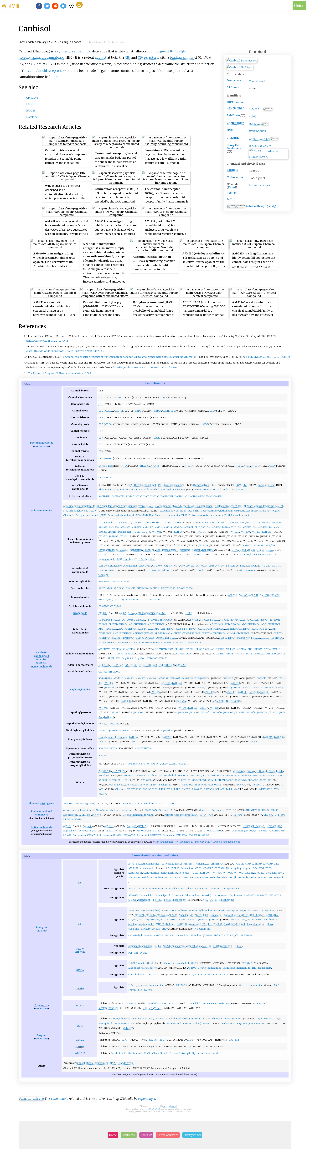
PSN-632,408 (145, 989)
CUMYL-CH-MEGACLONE (222, 780)
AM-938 (102, 527)
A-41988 (177, 522)
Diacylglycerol (126, 1063)
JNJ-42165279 (253, 810)
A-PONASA (143, 775)
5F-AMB (224, 619)
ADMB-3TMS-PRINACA (211, 628)
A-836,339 (103, 775)
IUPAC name (235, 102)
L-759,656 (269, 545)
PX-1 (118, 658)
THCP (254, 465)
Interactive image (260, 185)
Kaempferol (70, 814)
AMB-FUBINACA (122, 633)
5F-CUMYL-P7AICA (243, 770)
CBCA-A (117, 397)
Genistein (204, 810)
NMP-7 (239, 784)
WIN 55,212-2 (266, 789)
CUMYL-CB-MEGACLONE (192, 780)
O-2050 (216, 830)
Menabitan (136, 549)
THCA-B (154, 465)
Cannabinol (187, 868)
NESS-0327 (154, 830)
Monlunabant (156, 888)
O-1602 (238, 946)
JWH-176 (113, 723)
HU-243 (30, 110)
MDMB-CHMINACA (129, 642)
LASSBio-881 (142, 784)
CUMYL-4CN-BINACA (214, 633)
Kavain (249, 872)
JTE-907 (91, 830)
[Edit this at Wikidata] (268, 156)
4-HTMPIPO (119, 770)
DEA (255, 868)
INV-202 (142, 888)
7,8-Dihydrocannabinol (143, 485)
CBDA (108, 410)
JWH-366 (217, 712)
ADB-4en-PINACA (164, 628)
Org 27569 (89, 803)
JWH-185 (124, 730)
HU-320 (266, 565)
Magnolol (148, 924)
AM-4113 (109, 826)
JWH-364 (194, 712)
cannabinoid (59, 1099)
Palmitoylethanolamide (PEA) (125, 515)
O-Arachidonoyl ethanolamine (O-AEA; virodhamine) (219, 515)
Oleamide (68, 515)
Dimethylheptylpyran (238, 868)
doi (28, 340)
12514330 (285, 356)
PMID (54, 340)
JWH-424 (181, 701)
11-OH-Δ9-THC (214, 496)
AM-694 (253, 595)
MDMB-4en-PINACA (248, 637)
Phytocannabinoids (41, 442)
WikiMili (10, 5)
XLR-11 (173, 763)
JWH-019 (108, 683)
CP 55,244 (202, 565)
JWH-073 (235, 683)
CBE (100, 417)
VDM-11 (78, 819)
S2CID (88, 351)
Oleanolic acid (160, 1053)
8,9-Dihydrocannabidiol (171, 485)
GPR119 (80, 988)
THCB (237, 465)
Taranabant (201, 888)
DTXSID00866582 (260, 146)
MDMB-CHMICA (235, 653)
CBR (245, 485)
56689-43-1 (256, 109)
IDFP (228, 810)
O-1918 (207, 830)
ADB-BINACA (232, 624)
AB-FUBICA (217, 649)
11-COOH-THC (151, 496)
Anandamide (147, 868)
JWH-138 (266, 531)
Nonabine (163, 570)
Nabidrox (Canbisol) (167, 549)
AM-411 (224, 522)
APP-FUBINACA (163, 633)
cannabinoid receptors (45, 71)
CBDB (138, 410)
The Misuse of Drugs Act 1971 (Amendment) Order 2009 (59, 373)
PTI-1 (162, 789)
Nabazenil (149, 549)
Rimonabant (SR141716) (85, 835)
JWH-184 (113, 730)
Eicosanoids (80, 613)
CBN (100, 437)
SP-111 (268, 554)
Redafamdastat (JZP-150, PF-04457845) (243, 1023)
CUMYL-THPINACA (166, 637)
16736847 (254, 124)
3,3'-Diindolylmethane (174, 910)
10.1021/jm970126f (40, 340)
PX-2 (175, 642)
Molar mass (235, 177)
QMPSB (186, 789)
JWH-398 (126, 701)
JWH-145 (182, 707)
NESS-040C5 (214, 784)
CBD (100, 410)
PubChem (233, 115)
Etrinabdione (252, 565)
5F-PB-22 (103, 664)
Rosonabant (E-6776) (110, 835)
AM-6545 (132, 826)
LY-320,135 (111, 830)
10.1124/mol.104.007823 (129, 367)
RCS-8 (254, 741)
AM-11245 (148, 527)
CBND (157, 437)
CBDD (157, 410)
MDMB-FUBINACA (152, 642)
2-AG (131, 863)
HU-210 (30, 104)
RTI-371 (160, 803)
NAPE (113, 1063)
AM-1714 (257, 775)
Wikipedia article (170, 1106)
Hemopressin (274, 826)
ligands (50, 803)
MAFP (130, 1023)
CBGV (206, 424)
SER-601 (219, 789)
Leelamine (165, 784)
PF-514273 (264, 830)
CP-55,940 (115, 606)
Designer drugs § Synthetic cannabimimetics (217, 841)
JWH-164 (156, 692)
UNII (230, 130)
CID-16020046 (151, 974)
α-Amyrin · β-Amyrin (193, 863)
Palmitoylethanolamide (236, 967)
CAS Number (235, 108)
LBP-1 (154, 784)
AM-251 (67, 826)
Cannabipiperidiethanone (112, 737)
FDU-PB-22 (116, 664)
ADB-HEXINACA (107, 628)
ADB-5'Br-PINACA (186, 628)
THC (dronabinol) (238, 877)
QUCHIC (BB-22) (148, 664)
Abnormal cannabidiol (163, 775)
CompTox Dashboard (234, 146)
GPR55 (80, 970)
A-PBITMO (129, 775)
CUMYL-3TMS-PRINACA (187, 633)
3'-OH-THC (104, 496)
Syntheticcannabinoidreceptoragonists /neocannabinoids (41, 659)
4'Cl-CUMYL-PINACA (133, 619)
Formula (232, 169)
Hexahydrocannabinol (173, 489)
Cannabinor (130, 565)
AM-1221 (129, 678)
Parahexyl (245, 554)
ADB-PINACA (145, 628)
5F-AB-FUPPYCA (107, 748)
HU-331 (275, 565)
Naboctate (208, 549)
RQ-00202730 (185, 588)
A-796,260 (131, 763)
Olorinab (120, 789)
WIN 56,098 (246, 935)
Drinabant (177, 895)
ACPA (131, 613)
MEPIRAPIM (199, 784)
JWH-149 (279, 687)
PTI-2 (169, 789)
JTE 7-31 (129, 784)
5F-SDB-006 (203, 649)
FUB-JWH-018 (202, 678)
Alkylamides (105, 489)
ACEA (123, 613)
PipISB (275, 830)
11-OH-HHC (180, 496)
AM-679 (243, 595)
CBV (100, 451)
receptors (151, 57)
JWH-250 (279, 737)
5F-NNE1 (179, 649)
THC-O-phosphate (145, 559)
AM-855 (234, 522)
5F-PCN (190, 649)
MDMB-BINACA (107, 642)
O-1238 (102, 554)
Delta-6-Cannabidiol (232, 565)
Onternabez (250, 570)
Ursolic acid (211, 1053)
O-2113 (120, 554)
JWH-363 (183, 712)
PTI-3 (177, 789)
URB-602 (280, 814)
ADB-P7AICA (233, 775)
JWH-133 (255, 531)
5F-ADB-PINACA (209, 619)
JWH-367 (228, 712)
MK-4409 (97, 814)
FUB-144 (155, 763)
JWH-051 (156, 531)
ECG (261, 868)
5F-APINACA (238, 619)
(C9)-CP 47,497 (188, 565)
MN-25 (281, 653)
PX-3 (182, 642)
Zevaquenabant (230, 888)
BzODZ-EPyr (116, 780)
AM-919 (266, 522)
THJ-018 (102, 671)
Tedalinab (231, 789)
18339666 (98, 351)
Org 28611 (140, 658)
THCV (272, 465)
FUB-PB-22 (131, 664)
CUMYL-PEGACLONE (250, 780)
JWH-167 (133, 737)
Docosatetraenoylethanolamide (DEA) (222, 510)
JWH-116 (235, 687)
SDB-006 (152, 658)
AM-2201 (152, 678)
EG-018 (267, 780)
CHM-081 (175, 678)
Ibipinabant (236, 895)
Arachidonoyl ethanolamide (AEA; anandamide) (90, 506)
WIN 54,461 (154, 599)
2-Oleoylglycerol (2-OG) (228, 506)
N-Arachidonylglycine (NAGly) (80, 510)
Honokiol (183, 872)
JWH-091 (201, 531)
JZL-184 (153, 1039)
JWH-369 (251, 712)
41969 (252, 116)
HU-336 (102, 570)
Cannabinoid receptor (147, 855)
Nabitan (196, 549)
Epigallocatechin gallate (128, 489)
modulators (170, 855)
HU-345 (112, 570)
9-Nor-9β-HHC (153, 522)
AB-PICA (230, 649)
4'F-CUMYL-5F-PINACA (159, 619)
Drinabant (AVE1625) (254, 826)
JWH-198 (242, 692)
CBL (100, 404)
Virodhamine (226, 899)
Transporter (41, 1005)
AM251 (166, 946)
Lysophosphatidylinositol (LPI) (262, 510)
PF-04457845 (207, 814)
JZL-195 (277, 1018)
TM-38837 (194, 835)
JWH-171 (102, 723)
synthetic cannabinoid (74, 51)
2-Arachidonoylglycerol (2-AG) (135, 506)
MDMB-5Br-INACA (272, 637)
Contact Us (128, 1135)
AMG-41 (188, 527)
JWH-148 (268, 687)
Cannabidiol (146, 895)
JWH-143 (113, 536)
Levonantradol (274, 872)
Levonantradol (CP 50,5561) (113, 549)
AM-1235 (140, 678)
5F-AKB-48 (104, 581)
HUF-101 (152, 570)
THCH (246, 465)
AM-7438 (136, 527)
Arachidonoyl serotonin (119, 810)
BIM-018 (130, 588)
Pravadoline (132, 599)
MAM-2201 (218, 701)
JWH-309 (138, 712)
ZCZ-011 (169, 803)
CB (127, 58)
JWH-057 (179, 531)
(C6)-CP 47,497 (171, 565)
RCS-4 (144, 599)
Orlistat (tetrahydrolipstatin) (186, 1053)
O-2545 (186, 554)
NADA (167, 877)
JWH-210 (264, 692)
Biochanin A (165, 810)
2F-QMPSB (104, 770)
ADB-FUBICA (255, 649)
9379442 (63, 340)
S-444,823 (197, 789)
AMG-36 (178, 527)
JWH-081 (109, 687)
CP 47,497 (157, 565)
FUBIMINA (143, 588)
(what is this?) (255, 206)
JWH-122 (257, 687)
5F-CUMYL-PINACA (257, 619)
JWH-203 (166, 737)
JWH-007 (228, 678)
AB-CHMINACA (137, 624)
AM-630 (232, 595)
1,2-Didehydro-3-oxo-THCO (113, 522)
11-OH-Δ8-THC (196, 496)
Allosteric (34, 803)
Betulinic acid (118, 1053)
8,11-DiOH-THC (134, 496)
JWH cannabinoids (184, 841)
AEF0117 (67, 803)
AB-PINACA (216, 624)
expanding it (146, 1099)
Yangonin (237, 489)
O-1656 (202, 570)
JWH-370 (262, 712)
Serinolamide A (221, 489)
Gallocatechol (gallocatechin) (160, 872)
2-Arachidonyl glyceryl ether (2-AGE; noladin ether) (184, 506)
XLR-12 (182, 763)
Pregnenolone (146, 803)
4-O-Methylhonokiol (201, 910)
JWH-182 (210, 692)
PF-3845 (238, 814)
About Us (146, 1135)
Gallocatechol (151, 489)
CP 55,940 (214, 565)
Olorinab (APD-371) (196, 924)
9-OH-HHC (137, 522)
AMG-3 (168, 527)
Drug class (234, 80)
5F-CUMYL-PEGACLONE (269, 770)
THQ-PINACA (193, 642)
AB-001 (181, 775)
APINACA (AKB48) (143, 633)
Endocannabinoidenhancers (41, 813)
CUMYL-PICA (183, 653)
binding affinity (182, 57)
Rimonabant (172, 888)
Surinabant (187, 888)
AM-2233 (275, 595)
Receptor (41, 927)
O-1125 (269, 549)
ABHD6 (80, 1046)
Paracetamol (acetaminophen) (184, 1023)
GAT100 (78, 803)
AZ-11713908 (105, 588)
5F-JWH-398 (105, 678)
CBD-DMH (145, 565)
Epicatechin (135, 872)
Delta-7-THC (244, 527)
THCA (124, 465)
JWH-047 (165, 683)
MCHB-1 (154, 588)
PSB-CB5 (133, 952)
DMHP (112, 531)
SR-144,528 (129, 835)
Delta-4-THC (229, 527)
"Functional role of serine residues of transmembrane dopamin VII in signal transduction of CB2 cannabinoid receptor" (128, 356)
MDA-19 (186, 784)
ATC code (233, 87)
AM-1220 (118, 678)
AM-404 (100, 810)
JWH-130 (245, 531)
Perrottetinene (202, 489)
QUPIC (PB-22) (167, 664)
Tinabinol (103, 574)
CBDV (212, 410)
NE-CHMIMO (233, 701)
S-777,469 (209, 789)
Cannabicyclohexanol (110, 565)
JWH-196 (168, 730)
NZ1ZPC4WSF (257, 131)
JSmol (232, 187)
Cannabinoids (155, 383)
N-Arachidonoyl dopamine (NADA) (263, 506)
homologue (157, 51)
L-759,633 (258, 545)
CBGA (108, 424)
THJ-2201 (114, 671)
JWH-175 (103, 730)
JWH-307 (115, 712)
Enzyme (41, 1035)
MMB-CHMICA (254, 653)
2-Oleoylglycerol (138, 985)
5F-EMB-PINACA (118, 624)
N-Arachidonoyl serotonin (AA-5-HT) (178, 510)
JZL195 (274, 810)
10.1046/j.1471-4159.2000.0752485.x (48, 351)
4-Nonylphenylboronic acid (78, 810)
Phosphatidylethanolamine (92, 1063)
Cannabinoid (257, 81)
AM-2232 (163, 678)
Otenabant (144, 899)
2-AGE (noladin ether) (148, 863)
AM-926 (276, 522)
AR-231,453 (181, 985)
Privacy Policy (192, 1135)
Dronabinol (124, 531)
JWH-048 (177, 683)
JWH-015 (261, 678)
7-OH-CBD (118, 496)
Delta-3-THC (214, 527)
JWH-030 (103, 707)
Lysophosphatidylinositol (143, 967)
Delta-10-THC (105, 477)
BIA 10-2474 (151, 810)
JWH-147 (203, 707)
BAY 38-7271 (269, 775)
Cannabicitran (201, 485)
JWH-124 (234, 531)
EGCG (268, 868)
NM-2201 (181, 664)
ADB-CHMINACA (270, 624)
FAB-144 (102, 755)
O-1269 (257, 784)
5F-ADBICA (129, 649)
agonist (100, 57)
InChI (231, 199)
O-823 (251, 549)
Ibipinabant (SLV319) (74, 830)
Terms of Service (167, 1135)
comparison (41, 446)
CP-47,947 (103, 606)
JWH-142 (103, 536)
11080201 (79, 351)
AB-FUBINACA (156, 624)
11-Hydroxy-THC (171, 863)
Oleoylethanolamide (209, 967)
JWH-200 (254, 692)
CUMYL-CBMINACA (238, 633)
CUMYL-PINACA (145, 637)
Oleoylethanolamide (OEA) (91, 515)
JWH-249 (268, 737)
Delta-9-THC (105, 465)
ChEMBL (233, 137)
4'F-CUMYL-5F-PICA (109, 649)
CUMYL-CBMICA (124, 653)
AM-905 (244, 522)
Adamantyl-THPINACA (237, 628)
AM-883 (102, 613)
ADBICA (241, 649)
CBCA (108, 397)
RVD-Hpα (148, 515)
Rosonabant (179, 899)
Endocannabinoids (41, 510)
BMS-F (276, 649)
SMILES (232, 193)
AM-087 (214, 522)
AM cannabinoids (164, 841)
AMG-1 (158, 527)
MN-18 (167, 642)
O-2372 (139, 554)
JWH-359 (203, 545)
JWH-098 (202, 687)
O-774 (235, 549)
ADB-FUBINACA (127, 628)
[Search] (79, 5)
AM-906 (255, 522)
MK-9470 (142, 830)
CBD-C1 (118, 410)
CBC (100, 397)
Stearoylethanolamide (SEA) (171, 515)
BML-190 (143, 826)
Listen (299, 5)
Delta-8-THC (105, 458)
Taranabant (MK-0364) (175, 835)
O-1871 (238, 570)
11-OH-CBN (166, 496)
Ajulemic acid (200, 522)
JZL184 (265, 810)
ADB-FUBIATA (216, 775)
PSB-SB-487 (205, 974)
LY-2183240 (84, 814)
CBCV (165, 397)
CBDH (165, 410)
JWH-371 (273, 712)
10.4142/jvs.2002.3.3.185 (259, 356)
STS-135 (125, 581)
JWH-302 (136, 741)
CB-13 (127, 780)
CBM (238, 485)
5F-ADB (194, 619)
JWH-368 (239, 712)
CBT (100, 444)
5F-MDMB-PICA (164, 649)
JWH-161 (124, 536)
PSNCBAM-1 (129, 803)
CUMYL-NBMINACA (123, 637)
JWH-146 (192, 707)
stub (97, 1099)
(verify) (271, 206)
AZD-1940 (119, 588)
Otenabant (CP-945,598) (244, 830)
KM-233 (247, 545)
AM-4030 (125, 527)
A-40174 (167, 522)
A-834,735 (144, 763)
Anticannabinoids (41, 827)
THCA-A (144, 465)
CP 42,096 (32, 97)
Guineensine (209, 1003)
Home (113, 1135)
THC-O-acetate (125, 559)
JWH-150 (214, 707)
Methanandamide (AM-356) (150, 613)
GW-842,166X (116, 784)
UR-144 (165, 763)
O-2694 (196, 554)
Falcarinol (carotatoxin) (198, 895)
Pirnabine (258, 554)
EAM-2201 (187, 678)
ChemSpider (235, 122)
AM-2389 (114, 527)
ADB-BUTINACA (250, 624)
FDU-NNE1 (218, 653)
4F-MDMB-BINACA (109, 619)
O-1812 (188, 613)
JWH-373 (109, 716)
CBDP (173, 410)
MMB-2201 (270, 653)
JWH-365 (205, 712)
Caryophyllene (266, 485)
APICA (115, 581)
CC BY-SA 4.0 (154, 1109)
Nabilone (32, 117)
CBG (100, 424)
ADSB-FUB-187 (260, 628)
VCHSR (205, 835)
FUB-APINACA (227, 637)
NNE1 (111, 658)
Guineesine (218, 810)
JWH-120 (246, 687)
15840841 (154, 367)
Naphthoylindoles (80, 689)
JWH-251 (102, 741)
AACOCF (148, 1018)
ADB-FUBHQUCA (196, 775)
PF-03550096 (168, 588)
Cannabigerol (162, 895)
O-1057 (260, 549)
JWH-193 (231, 692)
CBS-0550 (146, 780)
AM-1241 (264, 595)
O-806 (243, 549)
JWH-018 (227, 872)
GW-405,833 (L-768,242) (111, 599)
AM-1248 (246, 775)
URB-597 (268, 814)
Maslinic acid (135, 1053)
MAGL (80, 1039)
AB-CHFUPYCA (143, 748)
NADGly (206, 946)
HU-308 (171, 919)
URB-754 (68, 819)
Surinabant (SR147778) (149, 835)
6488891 (173, 367)
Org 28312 (127, 658)
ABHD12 (80, 1053)
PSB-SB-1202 (150, 789)
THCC (187, 465)
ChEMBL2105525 (259, 138)
